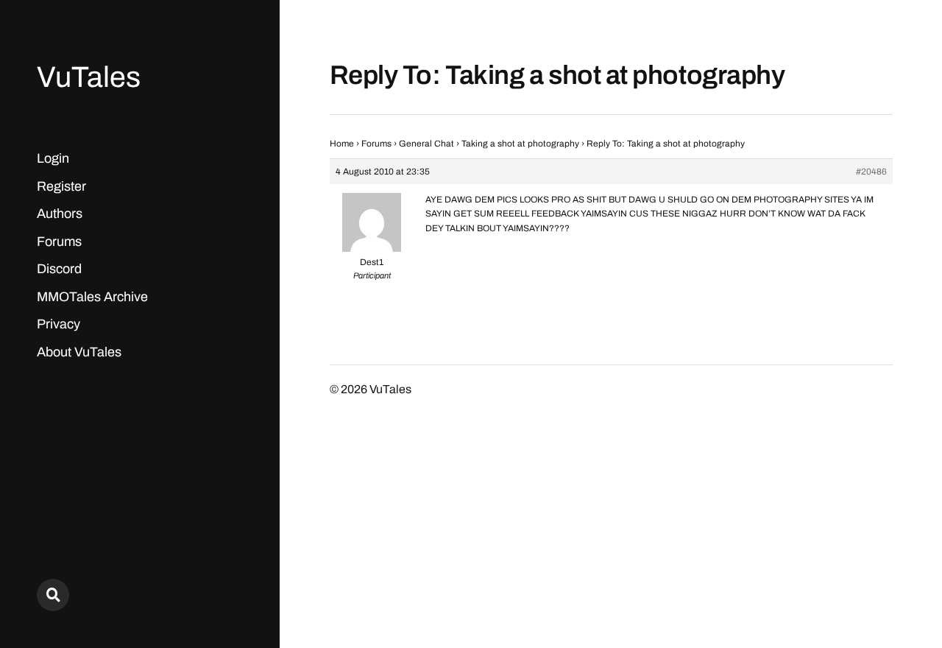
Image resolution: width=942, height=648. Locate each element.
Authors (59, 213)
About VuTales (79, 352)
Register (61, 186)
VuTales (89, 77)
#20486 (871, 171)
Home (342, 143)
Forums (59, 241)
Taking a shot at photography (520, 143)
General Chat (426, 143)
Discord (59, 268)
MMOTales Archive (92, 296)
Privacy (58, 324)
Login (53, 158)
